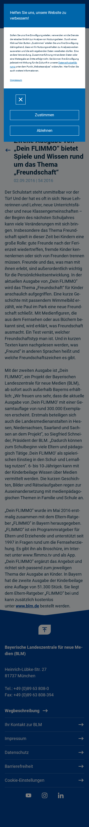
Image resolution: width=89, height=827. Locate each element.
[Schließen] (21, 99)
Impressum (16, 80)
